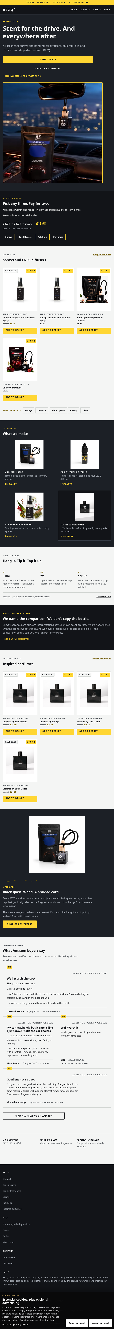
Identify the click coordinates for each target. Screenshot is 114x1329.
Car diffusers (24, 237)
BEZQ (9, 9)
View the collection (101, 658)
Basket (6, 1236)
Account (85, 9)
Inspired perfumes (12, 1208)
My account (8, 1242)
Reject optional (77, 1323)
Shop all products (102, 254)
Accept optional (100, 1323)
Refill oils (42, 237)
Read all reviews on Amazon (34, 1115)
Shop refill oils (103, 596)
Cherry (73, 410)
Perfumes (58, 237)
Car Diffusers (9, 1185)
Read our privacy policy (15, 1324)
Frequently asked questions (16, 1224)
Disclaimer (8, 1263)
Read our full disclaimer (16, 638)
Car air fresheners (12, 1190)
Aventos (42, 410)
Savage (28, 410)
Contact (6, 1230)
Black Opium (58, 410)
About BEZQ (9, 1257)
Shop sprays (48, 59)
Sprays (8, 237)
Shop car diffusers (48, 68)
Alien (85, 410)
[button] (20, 331)
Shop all (7, 1179)
